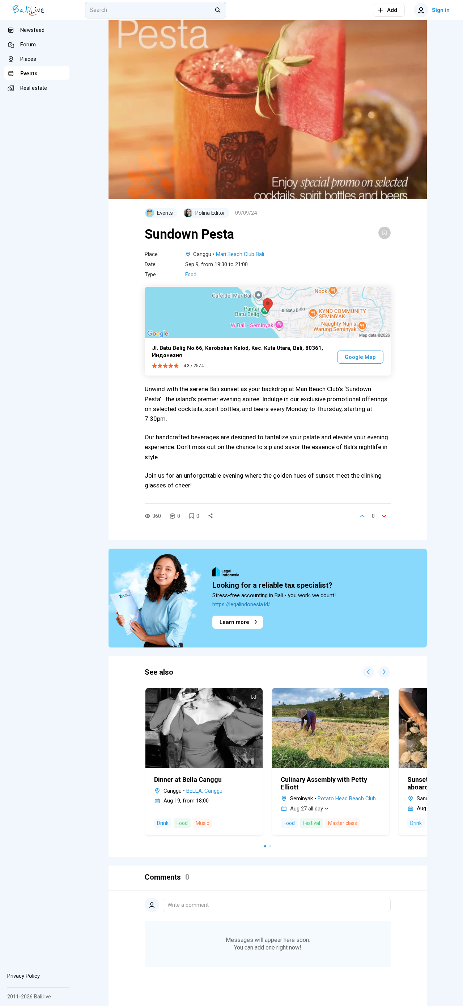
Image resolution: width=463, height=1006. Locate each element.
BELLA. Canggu (204, 791)
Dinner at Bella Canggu (188, 779)
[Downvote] (384, 516)
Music (202, 823)
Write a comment (188, 905)
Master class (342, 823)
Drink (163, 823)
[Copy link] (210, 516)
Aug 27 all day (306, 808)
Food (190, 274)
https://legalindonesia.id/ (241, 604)
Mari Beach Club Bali (240, 254)
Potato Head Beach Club (347, 798)
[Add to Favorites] (384, 233)
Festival (311, 823)
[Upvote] (362, 516)
